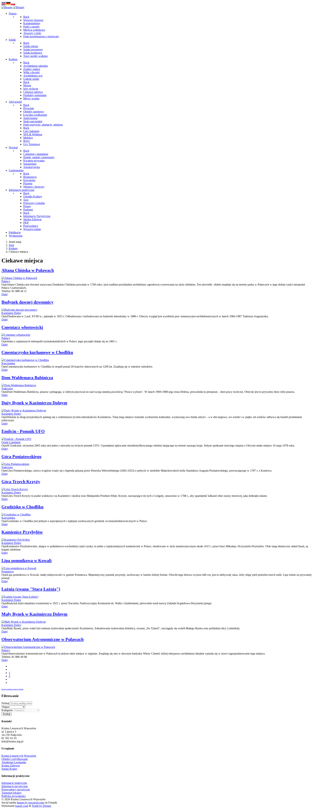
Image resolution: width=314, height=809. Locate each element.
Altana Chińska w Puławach (27, 270)
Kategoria (7, 710)
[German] (8, 3)
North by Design (41, 805)
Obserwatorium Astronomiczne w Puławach (42, 639)
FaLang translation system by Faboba (12, 689)
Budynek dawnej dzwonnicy (27, 302)
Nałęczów (7, 388)
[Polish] (13, 3)
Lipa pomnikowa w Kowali (26, 560)
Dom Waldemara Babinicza (27, 377)
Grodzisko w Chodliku (22, 506)
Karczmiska (8, 363)
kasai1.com (21, 805)
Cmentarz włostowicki (22, 327)
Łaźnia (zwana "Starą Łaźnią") (30, 589)
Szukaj (5, 703)
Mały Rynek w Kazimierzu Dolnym (34, 614)
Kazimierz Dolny (11, 313)
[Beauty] (12, 7)
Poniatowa (7, 571)
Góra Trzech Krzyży (20, 481)
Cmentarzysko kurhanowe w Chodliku (37, 352)
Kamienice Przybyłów (22, 532)
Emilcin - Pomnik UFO (23, 431)
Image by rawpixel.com (30, 802)
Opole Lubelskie (11, 442)
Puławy (5, 281)
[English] (3, 3)
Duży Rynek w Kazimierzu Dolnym (34, 402)
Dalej (4, 294)
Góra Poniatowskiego (21, 456)
